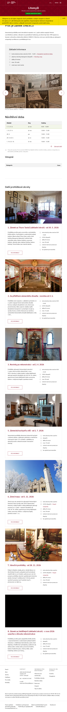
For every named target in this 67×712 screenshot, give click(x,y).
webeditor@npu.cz (40, 706)
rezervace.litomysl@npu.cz (26, 683)
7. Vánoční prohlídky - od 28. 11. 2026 (24, 565)
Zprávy (7, 674)
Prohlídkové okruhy (39, 678)
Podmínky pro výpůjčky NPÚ (25, 706)
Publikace (7, 677)
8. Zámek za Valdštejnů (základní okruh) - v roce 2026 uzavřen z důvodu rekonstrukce (31, 632)
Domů (6, 669)
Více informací (15, 252)
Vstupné (36, 686)
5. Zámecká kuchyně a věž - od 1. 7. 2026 (26, 430)
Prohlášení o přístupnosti (22, 705)
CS (50, 3)
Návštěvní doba (38, 680)
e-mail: (21, 681)
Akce (6, 672)
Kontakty (7, 682)
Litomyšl (33, 8)
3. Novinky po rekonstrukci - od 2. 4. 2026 (26, 364)
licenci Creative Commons (42, 693)
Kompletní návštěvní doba (45, 54)
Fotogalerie (52, 676)
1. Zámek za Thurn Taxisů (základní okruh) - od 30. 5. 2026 (33, 227)
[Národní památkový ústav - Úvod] (11, 2)
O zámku (51, 673)
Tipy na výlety (38, 688)
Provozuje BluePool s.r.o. (11, 708)
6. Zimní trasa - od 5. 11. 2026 (21, 496)
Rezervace (37, 683)
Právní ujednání (9, 705)
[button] (5, 93)
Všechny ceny (38, 57)
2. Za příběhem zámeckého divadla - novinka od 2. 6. (30, 296)
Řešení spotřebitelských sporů (39, 705)
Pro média (7, 680)
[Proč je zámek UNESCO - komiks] (33, 91)
